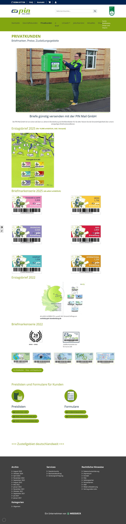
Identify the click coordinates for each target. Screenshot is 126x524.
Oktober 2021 (18, 491)
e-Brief (57, 24)
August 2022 (17, 482)
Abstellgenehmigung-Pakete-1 (76, 412)
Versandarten (88, 482)
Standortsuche (53, 471)
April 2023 (16, 476)
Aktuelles (91, 23)
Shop (100, 23)
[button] (4, 520)
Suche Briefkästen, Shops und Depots (106, 24)
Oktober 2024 (18, 474)
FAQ (31, 2)
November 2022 (18, 478)
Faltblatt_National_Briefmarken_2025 (25, 416)
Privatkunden (46, 23)
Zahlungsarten (88, 480)
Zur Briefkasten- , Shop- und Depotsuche (27, 370)
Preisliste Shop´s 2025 (21, 412)
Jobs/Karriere (78, 23)
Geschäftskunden (30, 23)
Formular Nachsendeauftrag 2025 (77, 416)
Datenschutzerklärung (91, 471)
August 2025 (17, 471)
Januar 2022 (17, 487)
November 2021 (18, 489)
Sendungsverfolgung (55, 476)
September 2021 (19, 493)
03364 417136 (19, 2)
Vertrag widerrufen (90, 489)
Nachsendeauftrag (55, 474)
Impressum (87, 474)
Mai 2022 (16, 485)
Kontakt (40, 2)
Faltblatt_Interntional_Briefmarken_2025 (26, 421)
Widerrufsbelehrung (90, 487)
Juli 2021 (16, 496)
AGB (84, 485)
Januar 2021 (17, 498)
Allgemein (16, 506)
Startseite (16, 23)
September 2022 (19, 480)
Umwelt (65, 23)
